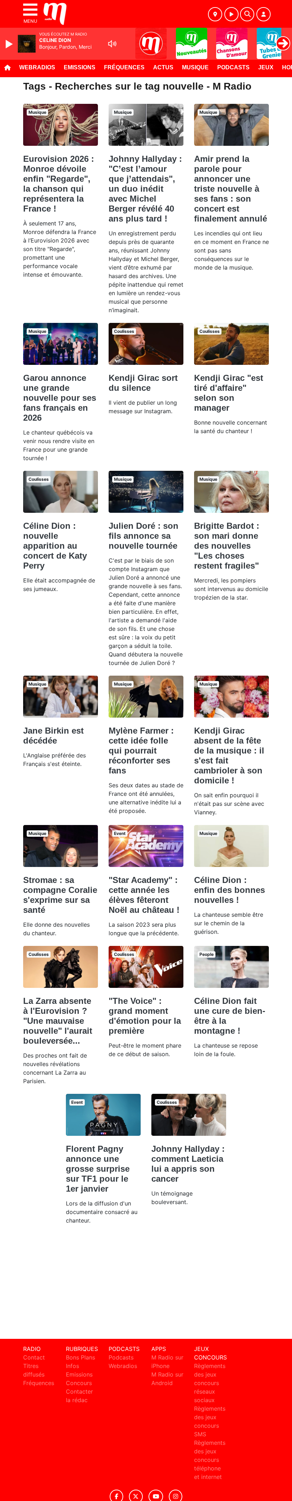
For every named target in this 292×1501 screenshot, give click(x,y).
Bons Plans (80, 1357)
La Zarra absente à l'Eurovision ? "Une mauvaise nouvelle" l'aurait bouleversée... (57, 1020)
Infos (72, 1365)
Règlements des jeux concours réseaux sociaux (209, 1383)
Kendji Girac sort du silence (143, 383)
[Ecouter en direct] (231, 14)
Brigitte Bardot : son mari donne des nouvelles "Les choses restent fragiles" (226, 545)
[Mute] (112, 43)
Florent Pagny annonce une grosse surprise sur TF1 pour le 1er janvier (98, 1168)
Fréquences (124, 67)
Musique (195, 67)
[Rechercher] (247, 14)
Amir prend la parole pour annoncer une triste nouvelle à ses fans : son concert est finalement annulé (230, 188)
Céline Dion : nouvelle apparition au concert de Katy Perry (55, 545)
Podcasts (233, 67)
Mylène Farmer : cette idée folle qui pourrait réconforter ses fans (141, 750)
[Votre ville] (215, 14)
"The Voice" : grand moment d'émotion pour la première (145, 1016)
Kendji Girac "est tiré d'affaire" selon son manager (228, 392)
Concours (79, 1382)
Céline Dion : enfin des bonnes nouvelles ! (229, 890)
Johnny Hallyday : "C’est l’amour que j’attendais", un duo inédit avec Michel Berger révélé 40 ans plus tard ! (145, 188)
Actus (163, 67)
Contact (34, 1357)
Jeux (265, 67)
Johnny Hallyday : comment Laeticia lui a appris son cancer (188, 1163)
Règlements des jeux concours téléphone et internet (209, 1459)
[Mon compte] (263, 14)
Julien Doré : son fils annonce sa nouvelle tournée (143, 535)
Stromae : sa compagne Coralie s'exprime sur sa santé (60, 895)
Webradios (37, 67)
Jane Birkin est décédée (53, 735)
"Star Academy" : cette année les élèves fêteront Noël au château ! (144, 895)
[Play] (10, 44)
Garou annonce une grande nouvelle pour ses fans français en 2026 (59, 397)
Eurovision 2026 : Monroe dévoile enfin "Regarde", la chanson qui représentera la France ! (58, 183)
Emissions (79, 67)
